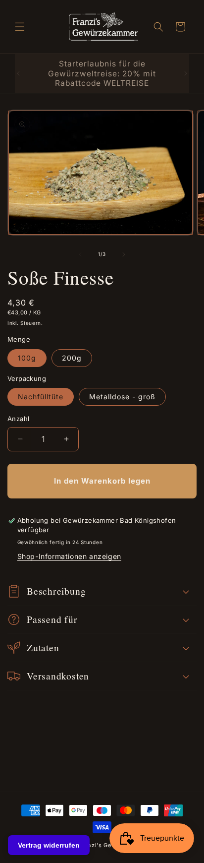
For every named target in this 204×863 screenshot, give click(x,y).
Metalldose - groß (122, 396)
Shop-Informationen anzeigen (69, 556)
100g (27, 358)
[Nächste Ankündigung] (186, 73)
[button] (20, 27)
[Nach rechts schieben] (124, 254)
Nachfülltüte (40, 396)
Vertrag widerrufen (49, 845)
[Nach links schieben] (80, 254)
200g (72, 358)
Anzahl (18, 419)
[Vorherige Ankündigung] (18, 73)
